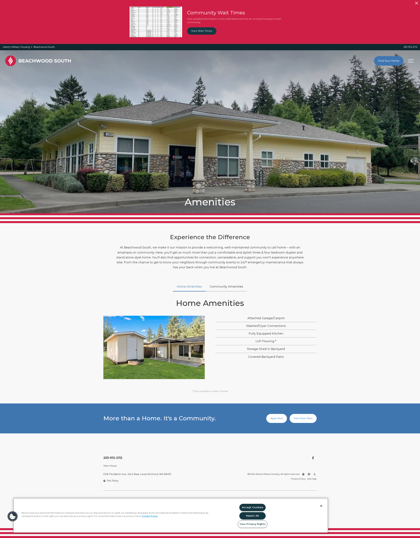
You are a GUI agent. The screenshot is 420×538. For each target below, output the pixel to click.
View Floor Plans (303, 418)
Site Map (312, 478)
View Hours (109, 465)
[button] (12, 516)
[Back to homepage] (38, 60)
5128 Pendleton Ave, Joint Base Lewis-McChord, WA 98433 (137, 474)
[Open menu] (411, 60)
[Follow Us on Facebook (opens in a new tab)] (313, 458)
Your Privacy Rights (253, 524)
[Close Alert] (416, 3)
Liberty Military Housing (16, 47)
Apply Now (276, 418)
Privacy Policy (298, 478)
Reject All (252, 515)
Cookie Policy (150, 516)
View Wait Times (201, 30)
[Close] (321, 506)
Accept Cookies (252, 507)
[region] (170, 515)
